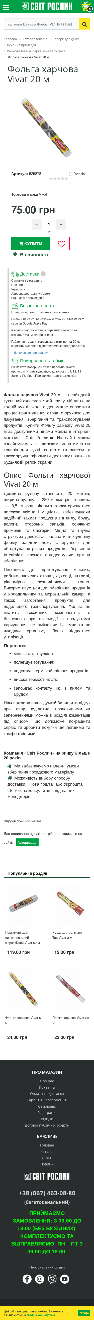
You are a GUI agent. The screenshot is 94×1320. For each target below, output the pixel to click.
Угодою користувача (40, 1315)
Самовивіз (47, 1106)
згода (84, 1313)
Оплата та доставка (47, 1093)
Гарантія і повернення (47, 1100)
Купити (32, 243)
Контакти (47, 1087)
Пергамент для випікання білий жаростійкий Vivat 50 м (22, 937)
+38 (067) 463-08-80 (47, 1193)
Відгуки (47, 1118)
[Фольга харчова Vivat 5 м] (23, 989)
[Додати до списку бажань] (62, 243)
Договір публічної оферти (47, 1125)
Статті (47, 1157)
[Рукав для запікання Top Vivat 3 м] (70, 904)
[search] (84, 24)
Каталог (47, 1151)
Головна (47, 1145)
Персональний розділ (47, 1266)
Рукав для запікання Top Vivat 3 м (67, 935)
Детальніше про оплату (31, 352)
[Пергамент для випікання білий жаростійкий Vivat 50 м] (23, 904)
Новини (47, 1164)
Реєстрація (47, 1112)
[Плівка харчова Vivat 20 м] (70, 989)
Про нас (47, 1081)
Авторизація (27, 842)
